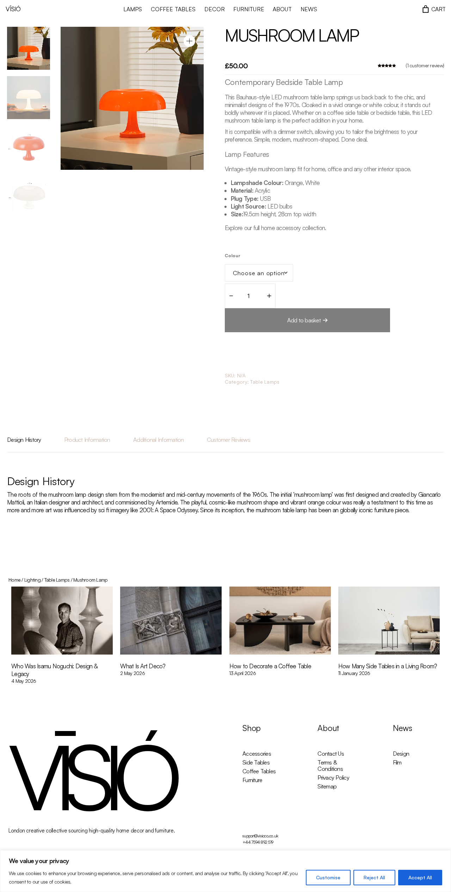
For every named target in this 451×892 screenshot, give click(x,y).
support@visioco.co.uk (260, 835)
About (328, 728)
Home (14, 580)
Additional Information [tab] (158, 439)
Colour (233, 255)
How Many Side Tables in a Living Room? (387, 666)
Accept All (420, 877)
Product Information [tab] (87, 439)
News (402, 728)
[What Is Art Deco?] (171, 621)
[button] (189, 41)
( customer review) (425, 65)
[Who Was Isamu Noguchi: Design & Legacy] (62, 621)
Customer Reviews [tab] (228, 439)
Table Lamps (264, 382)
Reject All (374, 877)
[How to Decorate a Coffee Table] (280, 621)
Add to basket (304, 320)
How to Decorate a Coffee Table (270, 666)
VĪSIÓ (13, 9)
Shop (251, 728)
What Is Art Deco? (142, 666)
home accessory (280, 227)
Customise (328, 877)
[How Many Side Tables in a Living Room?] (389, 621)
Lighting (32, 580)
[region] (225, 871)
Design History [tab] (24, 439)
